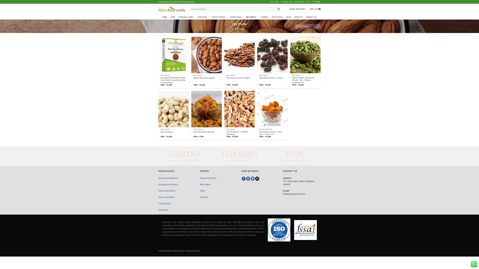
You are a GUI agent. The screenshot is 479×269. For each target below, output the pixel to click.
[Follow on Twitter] (317, 2)
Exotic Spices (218, 17)
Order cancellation (166, 197)
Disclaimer (163, 210)
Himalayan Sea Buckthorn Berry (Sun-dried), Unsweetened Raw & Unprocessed (173, 80)
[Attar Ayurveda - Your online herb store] (172, 9)
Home (164, 17)
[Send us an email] (319, 2)
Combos (264, 17)
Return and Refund (166, 191)
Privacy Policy (164, 203)
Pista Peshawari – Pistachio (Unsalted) (237, 133)
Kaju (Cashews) (167, 132)
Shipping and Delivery (168, 184)
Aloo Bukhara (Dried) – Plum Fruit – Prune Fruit (270, 133)
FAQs (202, 191)
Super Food (235, 17)
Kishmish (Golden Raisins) (203, 132)
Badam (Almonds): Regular (204, 78)
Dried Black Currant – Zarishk (271, 78)
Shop (173, 17)
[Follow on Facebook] (312, 2)
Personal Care (186, 17)
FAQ (308, 2)
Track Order (274, 2)
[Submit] (279, 9)
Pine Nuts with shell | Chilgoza (238, 78)
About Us (204, 197)
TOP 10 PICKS (277, 17)
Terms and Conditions (168, 178)
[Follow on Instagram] (314, 2)
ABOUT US (298, 17)
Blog (288, 17)
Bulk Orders (299, 2)
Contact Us (311, 17)
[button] (315, 9)
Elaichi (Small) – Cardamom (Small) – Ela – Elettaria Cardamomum (303, 80)
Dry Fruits (251, 17)
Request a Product (208, 178)
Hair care (202, 17)
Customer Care (286, 2)
